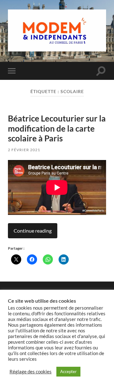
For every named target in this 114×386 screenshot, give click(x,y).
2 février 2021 (24, 149)
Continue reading (33, 231)
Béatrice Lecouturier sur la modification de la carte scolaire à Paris (57, 128)
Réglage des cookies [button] (31, 371)
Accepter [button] (68, 371)
